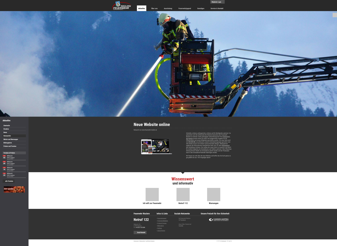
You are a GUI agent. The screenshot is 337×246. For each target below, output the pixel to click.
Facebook (183, 220)
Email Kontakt (141, 232)
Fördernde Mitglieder (162, 221)
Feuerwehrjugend (185, 8)
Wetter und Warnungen (11, 139)
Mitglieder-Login (216, 2)
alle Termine (9, 181)
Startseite (7, 125)
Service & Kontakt (217, 8)
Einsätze (6, 129)
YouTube (181, 226)
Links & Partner (161, 230)
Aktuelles (141, 8)
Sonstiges (200, 8)
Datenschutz (142, 241)
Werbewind (223, 241)
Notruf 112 (183, 203)
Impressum (136, 241)
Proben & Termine (161, 223)
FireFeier (159, 228)
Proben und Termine (10, 146)
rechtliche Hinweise (150, 241)
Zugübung (12, 157)
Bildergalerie (8, 143)
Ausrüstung (168, 8)
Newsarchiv (7, 136)
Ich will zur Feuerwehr (152, 203)
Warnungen (213, 203)
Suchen (335, 15)
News (5, 132)
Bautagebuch (226, 145)
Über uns (154, 8)
